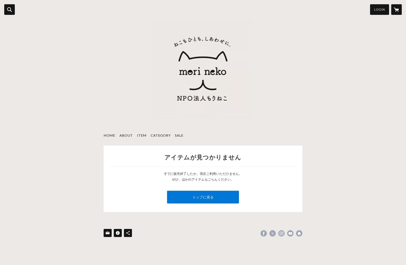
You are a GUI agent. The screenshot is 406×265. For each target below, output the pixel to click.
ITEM (142, 135)
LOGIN (379, 9)
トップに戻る (203, 197)
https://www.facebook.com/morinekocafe (264, 233)
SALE (179, 135)
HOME (109, 135)
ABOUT (126, 135)
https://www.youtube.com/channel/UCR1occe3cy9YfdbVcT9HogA (290, 233)
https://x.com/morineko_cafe (272, 233)
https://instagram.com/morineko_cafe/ (281, 233)
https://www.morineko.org (299, 233)
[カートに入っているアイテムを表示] (396, 9)
